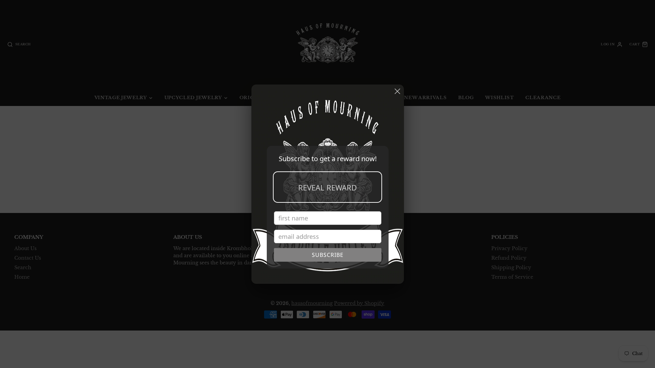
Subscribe (328, 255)
